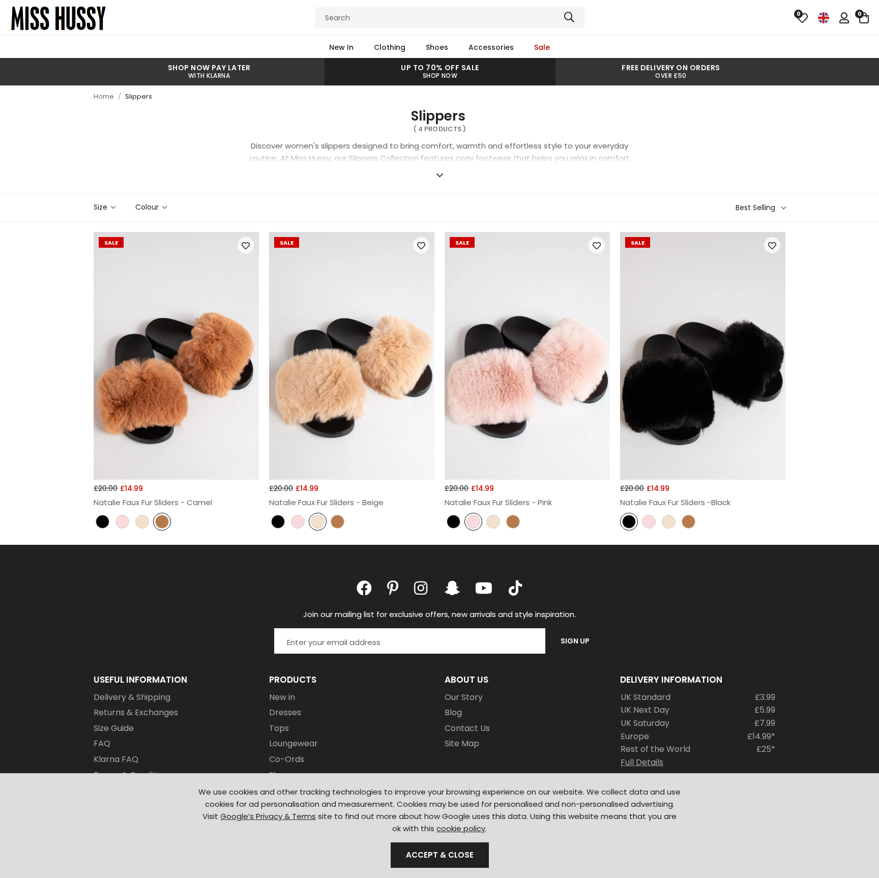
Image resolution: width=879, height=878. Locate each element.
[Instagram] (421, 588)
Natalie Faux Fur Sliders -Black (675, 502)
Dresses (285, 712)
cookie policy (460, 828)
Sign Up (575, 641)
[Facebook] (364, 588)
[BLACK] (102, 523)
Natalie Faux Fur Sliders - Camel (153, 502)
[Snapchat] (452, 588)
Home (104, 96)
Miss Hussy (58, 18)
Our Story (464, 697)
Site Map (462, 743)
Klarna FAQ (116, 759)
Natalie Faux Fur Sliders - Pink (498, 502)
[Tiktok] (515, 588)
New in (282, 697)
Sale (542, 47)
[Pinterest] (393, 588)
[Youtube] (483, 588)
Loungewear (293, 743)
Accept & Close (440, 855)
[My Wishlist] (802, 17)
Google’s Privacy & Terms (268, 816)
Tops (279, 728)
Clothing (389, 47)
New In (341, 47)
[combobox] (449, 17)
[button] (864, 17)
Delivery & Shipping (132, 697)
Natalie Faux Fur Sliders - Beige (326, 502)
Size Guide (114, 728)
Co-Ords (286, 759)
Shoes (437, 47)
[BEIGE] (142, 523)
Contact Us (467, 728)
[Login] (844, 17)
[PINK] (122, 523)
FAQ (102, 743)
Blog (453, 712)
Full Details (642, 762)
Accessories (491, 47)
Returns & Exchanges (136, 712)
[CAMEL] (162, 523)
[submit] (569, 17)
